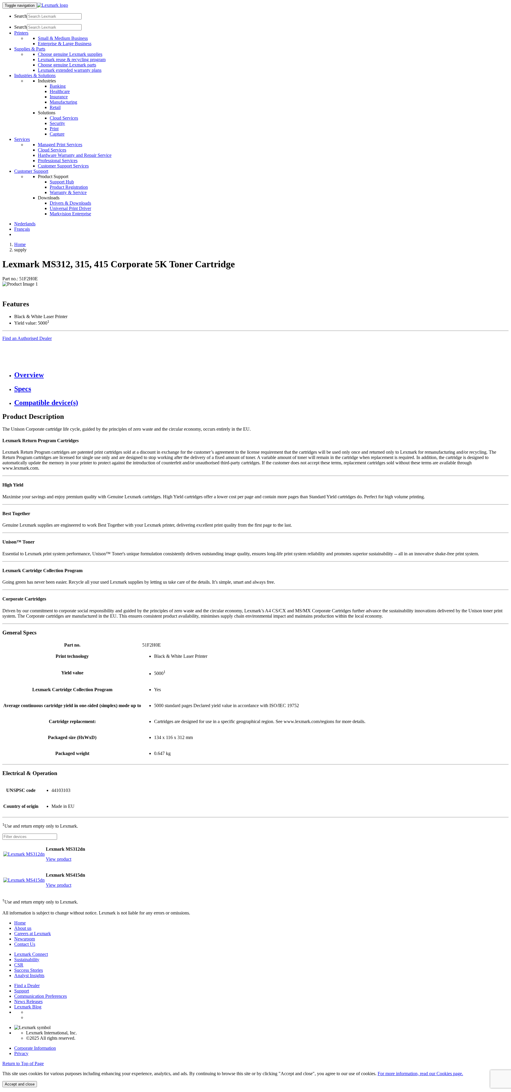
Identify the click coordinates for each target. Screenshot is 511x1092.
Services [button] (22, 139)
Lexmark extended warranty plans (69, 70)
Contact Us (24, 944)
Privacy (21, 1053)
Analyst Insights (29, 975)
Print (54, 128)
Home (20, 244)
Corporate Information (35, 1048)
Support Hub (62, 181)
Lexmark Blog (27, 1006)
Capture (57, 133)
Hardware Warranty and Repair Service (74, 155)
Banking (58, 86)
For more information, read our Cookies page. (420, 1073)
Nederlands (24, 223)
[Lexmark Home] (52, 5)
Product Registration (69, 187)
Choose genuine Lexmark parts (67, 64)
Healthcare (60, 91)
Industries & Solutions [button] (35, 75)
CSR (18, 964)
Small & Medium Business (63, 38)
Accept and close (20, 1084)
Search (20, 16)
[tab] (261, 375)
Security (57, 123)
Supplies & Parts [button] (29, 48)
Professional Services (57, 160)
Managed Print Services (60, 144)
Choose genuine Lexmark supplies (70, 54)
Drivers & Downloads (70, 203)
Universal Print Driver (70, 208)
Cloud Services (64, 118)
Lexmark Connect (31, 954)
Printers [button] (21, 32)
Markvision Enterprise (70, 213)
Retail (55, 107)
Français (22, 229)
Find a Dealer (27, 985)
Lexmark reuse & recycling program (72, 59)
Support (21, 990)
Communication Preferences (40, 996)
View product (58, 859)
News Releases (28, 1001)
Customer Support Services (63, 165)
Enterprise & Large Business (64, 43)
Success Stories (28, 970)
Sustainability (26, 959)
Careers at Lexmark (32, 933)
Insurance (59, 96)
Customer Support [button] (31, 171)
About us (22, 928)
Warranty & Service (68, 192)
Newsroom (24, 938)
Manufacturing (63, 102)
